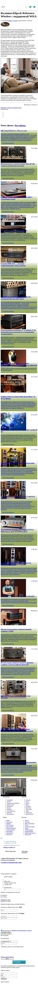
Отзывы (9, 807)
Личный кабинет (29, 831)
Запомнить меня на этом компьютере (12, 946)
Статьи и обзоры (10, 829)
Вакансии (9, 809)
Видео (27, 804)
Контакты (9, 812)
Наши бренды (9, 833)
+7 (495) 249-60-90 (10, 841)
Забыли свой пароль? (7, 957)
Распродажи (29, 812)
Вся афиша (20, 125)
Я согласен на (17, 930)
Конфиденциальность (30, 833)
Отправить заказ (5, 932)
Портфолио (10, 806)
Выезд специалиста (30, 823)
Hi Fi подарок (9, 825)
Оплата (26, 820)
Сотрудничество (11, 811)
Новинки (8, 823)
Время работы (10, 814)
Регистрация (16, 962)
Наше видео (9, 834)
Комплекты (28, 807)
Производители (29, 814)
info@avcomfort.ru (9, 847)
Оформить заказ (5, 900)
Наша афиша (9, 831)
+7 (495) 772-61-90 (10, 843)
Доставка (27, 822)
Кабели (27, 803)
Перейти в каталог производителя (11, 107)
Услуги (26, 825)
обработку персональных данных (21, 930)
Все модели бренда (8, 143)
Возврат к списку (12, 20)
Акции (27, 811)
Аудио (27, 801)
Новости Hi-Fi (9, 826)
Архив (26, 828)
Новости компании (11, 828)
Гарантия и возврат (30, 826)
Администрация (29, 829)
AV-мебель (28, 806)
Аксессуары (29, 809)
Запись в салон (10, 804)
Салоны (9, 801)
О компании (10, 800)
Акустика (28, 800)
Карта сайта (28, 834)
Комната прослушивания (13, 803)
